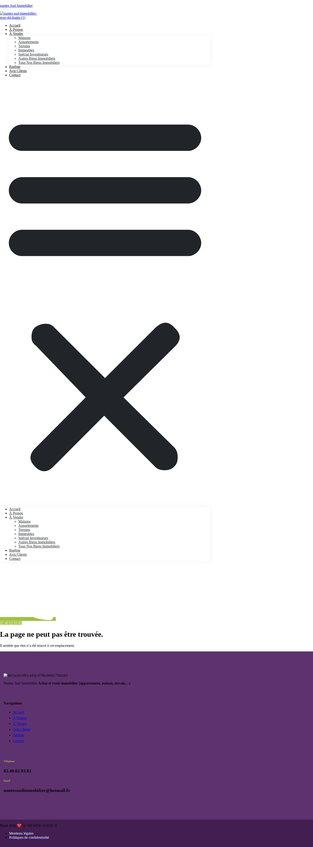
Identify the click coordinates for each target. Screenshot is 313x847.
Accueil (14, 509)
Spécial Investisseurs (33, 54)
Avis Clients (18, 554)
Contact (14, 75)
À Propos (16, 513)
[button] (105, 292)
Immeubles (26, 50)
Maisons (24, 38)
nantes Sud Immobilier (16, 6)
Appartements (28, 42)
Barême (14, 550)
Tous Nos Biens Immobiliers (39, 63)
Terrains (24, 46)
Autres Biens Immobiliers (36, 58)
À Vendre (16, 34)
